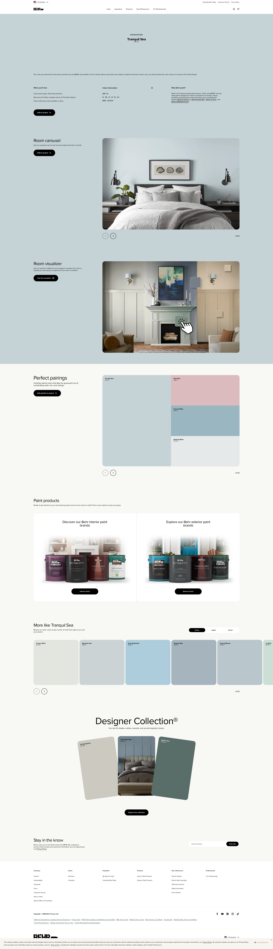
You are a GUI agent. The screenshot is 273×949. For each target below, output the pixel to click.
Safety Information (178, 888)
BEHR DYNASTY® (184, 99)
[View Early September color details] (147, 662)
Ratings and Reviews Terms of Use (61, 923)
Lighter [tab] (213, 630)
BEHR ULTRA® (211, 99)
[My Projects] (238, 9)
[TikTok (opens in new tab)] (238, 914)
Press (36, 888)
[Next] (113, 236)
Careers (36, 876)
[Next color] (44, 691)
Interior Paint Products (144, 876)
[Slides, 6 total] (170, 184)
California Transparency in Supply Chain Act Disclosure (52, 919)
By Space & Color (108, 876)
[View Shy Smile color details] (205, 390)
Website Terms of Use (137, 919)
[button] (261, 942)
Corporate (37, 884)
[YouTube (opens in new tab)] (222, 914)
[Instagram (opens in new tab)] (232, 914)
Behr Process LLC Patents (154, 919)
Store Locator (38, 897)
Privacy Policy (41, 849)
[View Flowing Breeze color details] (239, 662)
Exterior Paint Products (144, 880)
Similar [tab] (197, 630)
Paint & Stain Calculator (179, 880)
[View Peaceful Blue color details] (205, 421)
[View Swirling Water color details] (205, 451)
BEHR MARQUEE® (198, 99)
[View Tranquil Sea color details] (136, 420)
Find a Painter (176, 892)
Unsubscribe (168, 919)
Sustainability (38, 880)
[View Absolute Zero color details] (102, 662)
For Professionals (212, 876)
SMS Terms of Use (122, 919)
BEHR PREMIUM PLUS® (180, 101)
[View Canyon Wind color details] (56, 662)
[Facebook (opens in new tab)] (217, 914)
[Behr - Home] (46, 937)
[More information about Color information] (152, 88)
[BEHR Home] (39, 9)
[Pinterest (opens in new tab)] (227, 914)
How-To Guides (177, 876)
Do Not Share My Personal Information (87, 923)
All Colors (71, 876)
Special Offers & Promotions (43, 901)
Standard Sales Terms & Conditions (185, 919)
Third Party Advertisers (41, 923)
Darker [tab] (230, 630)
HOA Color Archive (178, 884)
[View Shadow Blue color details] (193, 662)
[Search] (234, 9)
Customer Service (40, 892)
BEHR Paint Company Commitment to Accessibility (98, 919)
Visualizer (71, 880)
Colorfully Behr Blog (109, 880)
